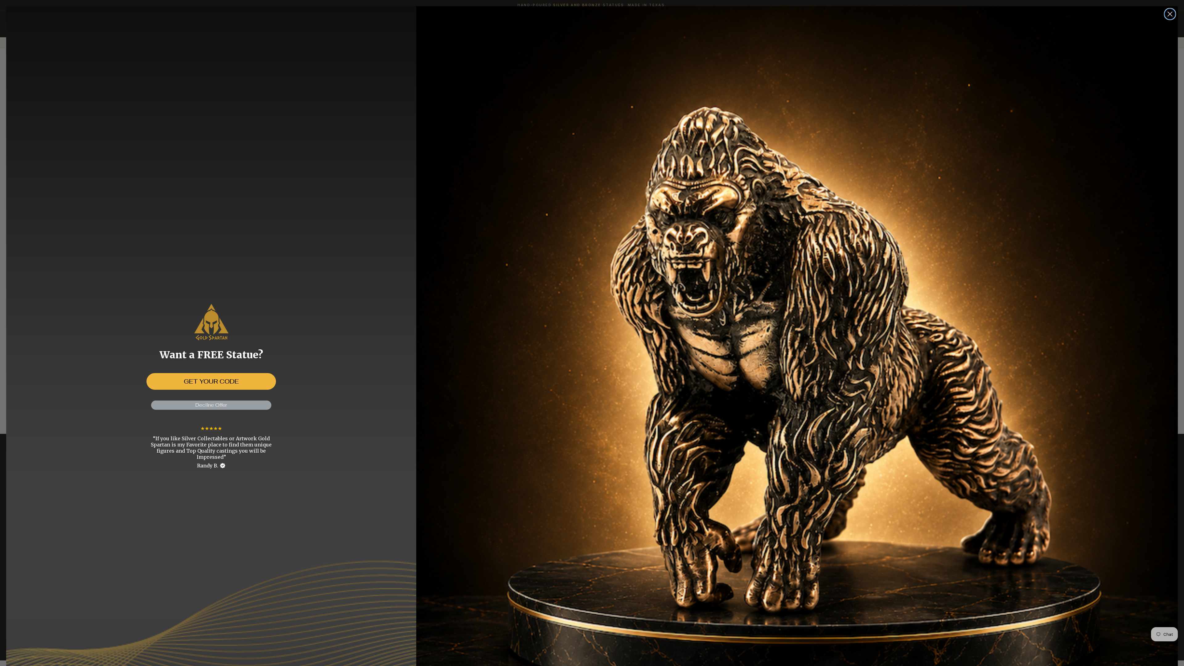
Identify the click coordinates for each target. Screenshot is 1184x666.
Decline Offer (211, 405)
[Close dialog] (1170, 14)
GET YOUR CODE (211, 381)
